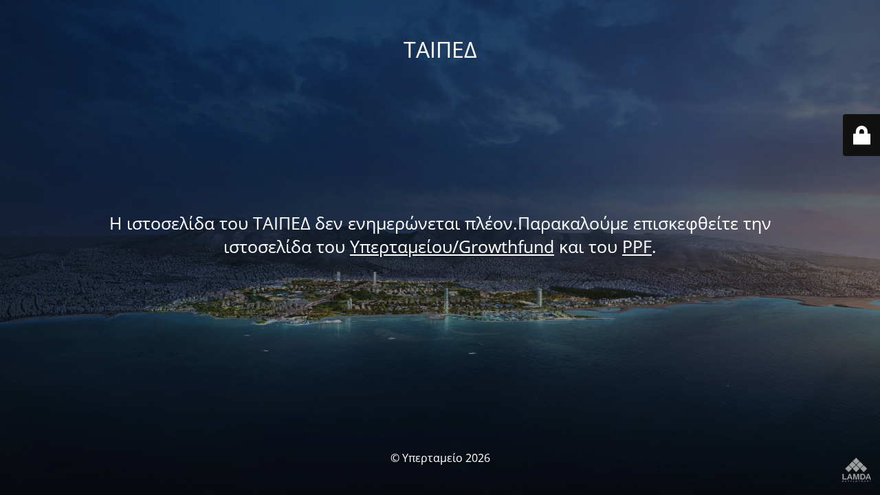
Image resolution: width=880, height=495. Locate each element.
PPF (637, 246)
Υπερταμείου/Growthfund (452, 246)
